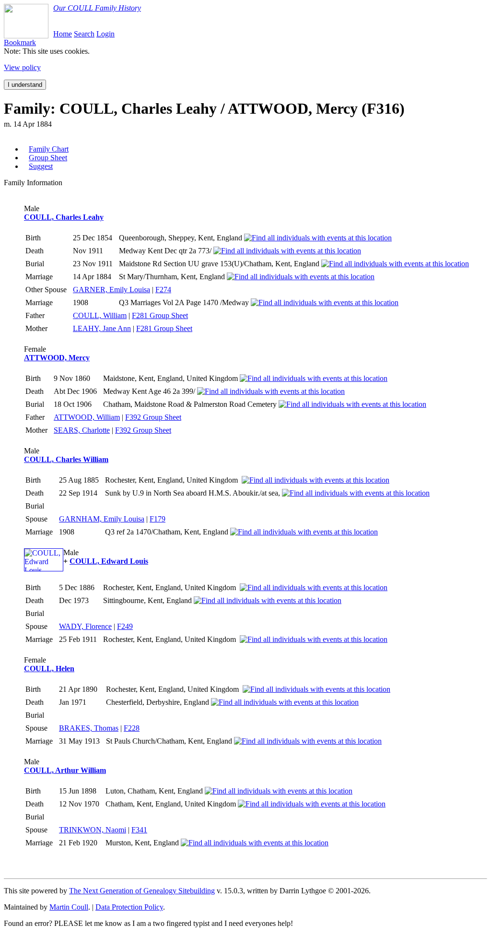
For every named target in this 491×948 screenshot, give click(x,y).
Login (105, 34)
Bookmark (20, 42)
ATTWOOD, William (87, 417)
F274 (163, 289)
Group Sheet (48, 158)
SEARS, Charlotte (82, 430)
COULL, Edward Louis (109, 561)
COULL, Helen (49, 668)
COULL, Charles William (66, 459)
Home (62, 34)
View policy (22, 67)
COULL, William (100, 315)
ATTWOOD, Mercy (57, 358)
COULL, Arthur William (65, 770)
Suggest (41, 166)
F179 (157, 519)
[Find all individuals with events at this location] (318, 238)
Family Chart (49, 149)
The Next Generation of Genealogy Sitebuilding (142, 891)
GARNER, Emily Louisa (111, 289)
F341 (139, 830)
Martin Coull (68, 907)
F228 (132, 728)
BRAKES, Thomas (88, 728)
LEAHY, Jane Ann (102, 328)
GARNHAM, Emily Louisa (101, 519)
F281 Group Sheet (160, 315)
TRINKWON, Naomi (92, 830)
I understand (25, 84)
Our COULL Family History (97, 8)
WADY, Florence (85, 626)
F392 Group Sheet (153, 417)
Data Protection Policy (129, 907)
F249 (125, 626)
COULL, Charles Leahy (64, 217)
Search (84, 34)
